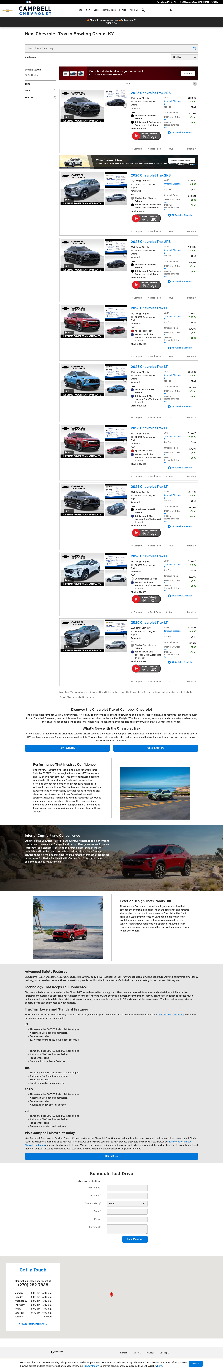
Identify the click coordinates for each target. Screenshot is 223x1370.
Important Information (186, 165)
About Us (134, 10)
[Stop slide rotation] (195, 83)
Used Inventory (155, 748)
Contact (123, 1353)
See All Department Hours (31, 1324)
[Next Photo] (125, 106)
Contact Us (111, 1156)
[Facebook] (27, 2)
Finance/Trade (109, 10)
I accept (195, 1364)
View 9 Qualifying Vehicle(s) (181, 161)
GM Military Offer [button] (172, 118)
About (136, 1353)
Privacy (149, 1353)
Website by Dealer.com (57, 1352)
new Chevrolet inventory (171, 1015)
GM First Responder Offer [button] (171, 125)
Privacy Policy (91, 1366)
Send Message (135, 1239)
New (88, 10)
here (159, 1366)
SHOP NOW (111, 23)
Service (122, 10)
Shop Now (190, 74)
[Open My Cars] (170, 10)
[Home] (7, 10)
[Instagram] (30, 2)
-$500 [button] (193, 117)
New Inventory (67, 748)
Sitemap (163, 1353)
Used (96, 10)
